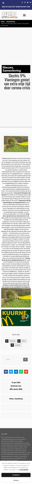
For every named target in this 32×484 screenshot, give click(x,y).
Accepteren (16, 475)
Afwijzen (16, 480)
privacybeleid (24, 469)
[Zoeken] (25, 359)
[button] (3, 2)
